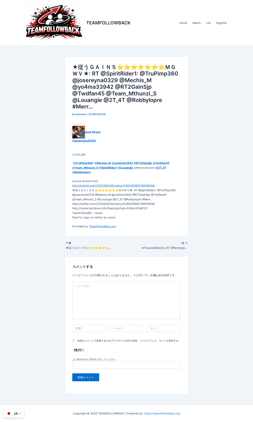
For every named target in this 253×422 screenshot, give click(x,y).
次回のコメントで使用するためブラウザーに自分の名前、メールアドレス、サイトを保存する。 (129, 340)
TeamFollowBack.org (102, 226)
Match (197, 23)
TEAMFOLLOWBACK (108, 22)
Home (183, 23)
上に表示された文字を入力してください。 (95, 359)
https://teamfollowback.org (162, 413)
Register (221, 23)
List (208, 23)
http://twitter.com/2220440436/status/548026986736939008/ (113, 185)
